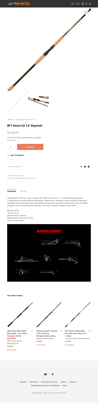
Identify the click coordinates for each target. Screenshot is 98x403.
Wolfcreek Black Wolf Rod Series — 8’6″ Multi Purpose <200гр (17, 333)
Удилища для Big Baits (23, 119)
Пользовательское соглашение (45, 385)
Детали (23, 191)
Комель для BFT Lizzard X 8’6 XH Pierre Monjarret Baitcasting (46, 333)
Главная (10, 119)
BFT (35, 119)
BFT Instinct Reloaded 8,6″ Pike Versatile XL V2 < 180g (75, 333)
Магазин (34, 382)
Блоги (63, 382)
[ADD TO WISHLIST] (32, 331)
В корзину (11, 350)
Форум (73, 382)
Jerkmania (37, 393)
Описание (11, 191)
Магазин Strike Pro (49, 382)
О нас (64, 385)
